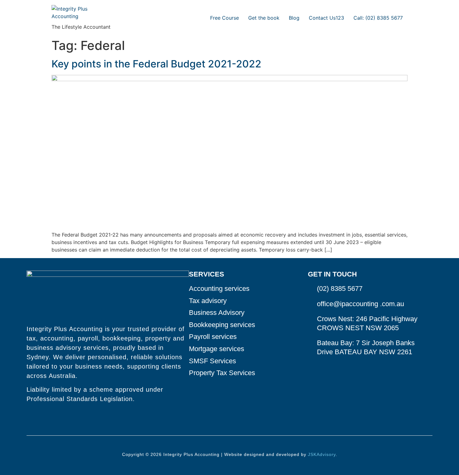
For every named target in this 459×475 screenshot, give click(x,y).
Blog (294, 18)
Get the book (263, 18)
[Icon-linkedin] (40, 417)
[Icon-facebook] (29, 417)
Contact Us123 (326, 18)
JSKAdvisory (322, 454)
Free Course (224, 18)
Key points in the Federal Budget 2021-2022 (156, 64)
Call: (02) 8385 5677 (378, 18)
